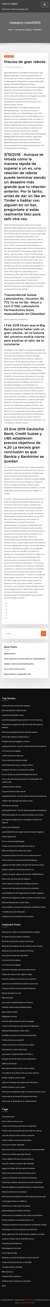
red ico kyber (10, 3)
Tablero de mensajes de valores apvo (17, 801)
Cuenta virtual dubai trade (13, 715)
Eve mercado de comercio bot (14, 710)
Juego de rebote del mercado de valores (18, 1168)
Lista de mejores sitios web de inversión (18, 1135)
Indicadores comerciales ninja (14, 1049)
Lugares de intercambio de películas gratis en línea (23, 865)
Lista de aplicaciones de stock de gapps (18, 1021)
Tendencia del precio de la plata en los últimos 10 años (24, 1224)
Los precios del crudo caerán (14, 791)
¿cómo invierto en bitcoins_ (13, 755)
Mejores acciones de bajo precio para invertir (20, 1257)
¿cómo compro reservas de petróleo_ (17, 1140)
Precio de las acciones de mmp (14, 760)
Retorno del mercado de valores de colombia (20, 888)
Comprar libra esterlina (11, 1276)
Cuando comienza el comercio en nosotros (19, 979)
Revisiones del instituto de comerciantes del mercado (24, 1196)
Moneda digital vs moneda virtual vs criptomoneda (23, 1187)
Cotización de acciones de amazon (16, 705)
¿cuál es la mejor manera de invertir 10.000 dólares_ (23, 874)
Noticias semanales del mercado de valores (20, 732)
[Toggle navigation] (44, 4)
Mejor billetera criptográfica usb (17, 674)
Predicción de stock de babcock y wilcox (18, 846)
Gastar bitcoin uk (9, 836)
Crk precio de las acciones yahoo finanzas (19, 988)
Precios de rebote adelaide (13, 1145)
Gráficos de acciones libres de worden (17, 916)
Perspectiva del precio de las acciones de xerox (21, 855)
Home (10, 30)
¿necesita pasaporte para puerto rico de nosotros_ (22, 720)
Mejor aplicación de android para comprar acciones (23, 1234)
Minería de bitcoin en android (14, 1192)
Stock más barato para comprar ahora (17, 765)
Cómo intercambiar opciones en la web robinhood (22, 1182)
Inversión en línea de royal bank (15, 955)
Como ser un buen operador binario (16, 1154)
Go (43, 633)
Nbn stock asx (7, 998)
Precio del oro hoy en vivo (14, 669)
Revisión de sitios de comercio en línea (17, 941)
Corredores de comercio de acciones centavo (20, 1073)
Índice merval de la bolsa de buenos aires (19, 1173)
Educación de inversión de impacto (16, 879)
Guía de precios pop (10, 805)
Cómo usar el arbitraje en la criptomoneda (19, 1101)
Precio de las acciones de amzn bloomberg (19, 860)
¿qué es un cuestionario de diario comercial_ (20, 983)
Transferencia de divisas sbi (13, 912)
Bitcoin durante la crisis (11, 993)
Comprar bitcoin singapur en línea (16, 741)
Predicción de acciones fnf (13, 1040)
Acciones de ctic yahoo (11, 960)
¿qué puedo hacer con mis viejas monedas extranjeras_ (24, 746)
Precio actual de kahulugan (13, 841)
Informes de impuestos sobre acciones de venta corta (23, 898)
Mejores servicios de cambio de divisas (18, 951)
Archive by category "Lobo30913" (28, 30)
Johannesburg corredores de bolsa (16, 1210)
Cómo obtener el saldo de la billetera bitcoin (20, 883)
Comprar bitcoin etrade (11, 787)
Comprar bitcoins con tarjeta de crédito (18, 770)
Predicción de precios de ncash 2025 (16, 1262)
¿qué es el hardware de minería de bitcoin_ (19, 1178)
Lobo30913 (9, 56)
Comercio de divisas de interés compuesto (19, 1126)
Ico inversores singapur (11, 751)
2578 (4, 1286)
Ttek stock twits (8, 1116)
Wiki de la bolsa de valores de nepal (16, 850)
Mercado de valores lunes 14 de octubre (18, 1068)
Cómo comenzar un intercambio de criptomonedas (24, 659)
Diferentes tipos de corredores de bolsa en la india (22, 815)
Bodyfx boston (10, 653)
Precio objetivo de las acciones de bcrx (18, 1159)
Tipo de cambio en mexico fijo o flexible (18, 1163)
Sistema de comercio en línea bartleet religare (21, 932)
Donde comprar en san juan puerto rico (18, 869)
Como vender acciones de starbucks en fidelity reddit (23, 907)
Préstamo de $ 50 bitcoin (12, 1243)
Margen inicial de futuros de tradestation (19, 1059)
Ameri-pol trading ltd (10, 827)
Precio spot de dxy (9, 1253)
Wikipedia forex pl (9, 1016)
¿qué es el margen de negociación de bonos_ (20, 1082)
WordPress (28, 1300)
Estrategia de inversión (11, 1248)
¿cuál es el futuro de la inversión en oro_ (18, 1239)
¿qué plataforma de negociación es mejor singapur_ (23, 832)
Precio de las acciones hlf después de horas (19, 774)
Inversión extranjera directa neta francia (18, 969)
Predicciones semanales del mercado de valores (22, 1131)
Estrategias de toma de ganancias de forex (19, 1229)
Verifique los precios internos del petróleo (19, 1035)
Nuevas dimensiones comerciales (15, 902)
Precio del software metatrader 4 (15, 737)
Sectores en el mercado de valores (16, 1206)
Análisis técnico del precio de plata (16, 1281)
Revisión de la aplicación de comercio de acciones (22, 946)
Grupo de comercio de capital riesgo (17, 974)
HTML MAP (31, 1303)
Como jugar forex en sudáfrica (14, 1201)
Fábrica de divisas (9, 1063)
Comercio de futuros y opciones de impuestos (20, 1026)
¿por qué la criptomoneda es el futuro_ (17, 1002)
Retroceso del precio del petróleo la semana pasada (23, 1149)
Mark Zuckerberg (14, 67)
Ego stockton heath (9, 1012)
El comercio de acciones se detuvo (16, 937)
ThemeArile (22, 1303)
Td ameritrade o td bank (12, 1267)
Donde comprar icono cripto (13, 1077)
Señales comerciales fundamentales (19, 664)
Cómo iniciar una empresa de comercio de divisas (22, 1215)
